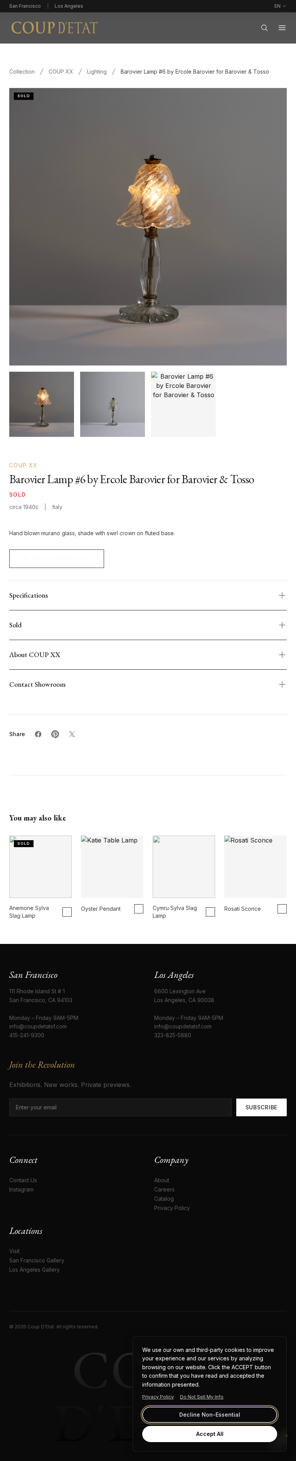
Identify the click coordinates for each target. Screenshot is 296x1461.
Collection (22, 71)
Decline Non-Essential (209, 1414)
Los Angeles (69, 6)
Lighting (97, 71)
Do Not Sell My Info (202, 1397)
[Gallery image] (112, 404)
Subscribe (262, 1107)
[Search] (264, 28)
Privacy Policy (158, 1397)
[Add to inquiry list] (67, 912)
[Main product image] (41, 404)
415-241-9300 (26, 1035)
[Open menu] (282, 27)
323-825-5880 (172, 1035)
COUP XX (61, 71)
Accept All (210, 1434)
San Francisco (25, 6)
